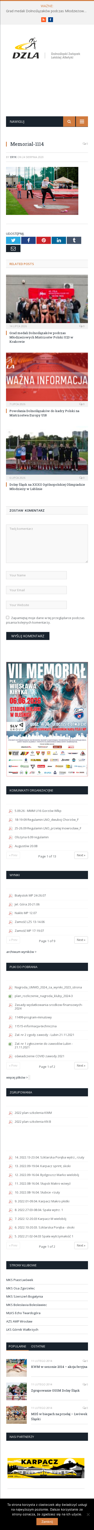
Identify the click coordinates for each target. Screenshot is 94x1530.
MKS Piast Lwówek (19, 1280)
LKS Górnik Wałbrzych (22, 1329)
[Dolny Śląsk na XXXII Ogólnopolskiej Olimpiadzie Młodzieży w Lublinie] (47, 452)
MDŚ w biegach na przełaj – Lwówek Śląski (59, 1416)
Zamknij (47, 1522)
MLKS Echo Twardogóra (23, 1313)
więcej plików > (17, 1077)
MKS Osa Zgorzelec (20, 1288)
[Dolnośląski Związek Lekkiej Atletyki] (47, 49)
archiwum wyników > (21, 952)
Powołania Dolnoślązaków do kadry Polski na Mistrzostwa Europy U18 (44, 413)
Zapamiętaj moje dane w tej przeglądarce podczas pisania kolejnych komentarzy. (45, 620)
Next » (81, 855)
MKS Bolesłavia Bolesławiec (26, 1305)
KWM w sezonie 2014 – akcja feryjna (59, 1367)
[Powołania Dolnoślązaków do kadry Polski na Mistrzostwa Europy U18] (47, 379)
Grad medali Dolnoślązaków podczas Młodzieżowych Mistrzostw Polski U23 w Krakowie (48, 11)
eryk (13, 157)
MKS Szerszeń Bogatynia (24, 1296)
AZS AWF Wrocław (19, 1321)
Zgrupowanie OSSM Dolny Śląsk (55, 1390)
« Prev (13, 855)
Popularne (17, 1346)
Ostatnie (38, 1346)
